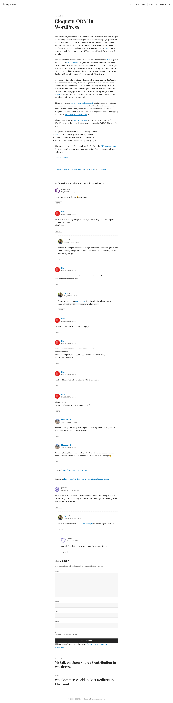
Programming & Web (62, 169)
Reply (58, 203)
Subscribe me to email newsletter (68, 634)
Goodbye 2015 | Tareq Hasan (75, 470)
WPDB (109, 60)
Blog (137, 4)
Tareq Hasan (9, 4)
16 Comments (102, 169)
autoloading (80, 301)
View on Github (61, 158)
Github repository (108, 146)
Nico (63, 212)
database (74, 169)
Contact (163, 4)
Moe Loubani (66, 420)
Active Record (72, 63)
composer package (80, 120)
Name (57, 601)
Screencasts (153, 4)
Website (58, 621)
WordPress (91, 169)
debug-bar (69, 115)
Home (130, 4)
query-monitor (80, 115)
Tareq (66, 240)
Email (57, 611)
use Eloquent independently (82, 103)
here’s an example (85, 524)
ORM (107, 48)
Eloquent (59, 94)
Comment (59, 571)
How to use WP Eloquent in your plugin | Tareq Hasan (86, 479)
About (144, 4)
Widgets (169, 5)
